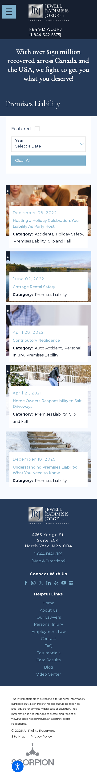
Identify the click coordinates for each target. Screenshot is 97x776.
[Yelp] (56, 583)
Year (19, 141)
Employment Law (49, 631)
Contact (48, 638)
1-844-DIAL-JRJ (45, 29)
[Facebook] (26, 583)
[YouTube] (63, 583)
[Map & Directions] (49, 561)
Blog (48, 667)
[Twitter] (41, 583)
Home (48, 603)
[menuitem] (48, 602)
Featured (21, 128)
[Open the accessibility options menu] (18, 766)
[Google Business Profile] (71, 583)
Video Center (48, 674)
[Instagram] (33, 583)
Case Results (48, 660)
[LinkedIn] (48, 583)
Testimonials (48, 653)
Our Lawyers (48, 617)
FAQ (48, 646)
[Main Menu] (9, 12)
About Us (48, 610)
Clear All (23, 160)
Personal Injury (48, 624)
